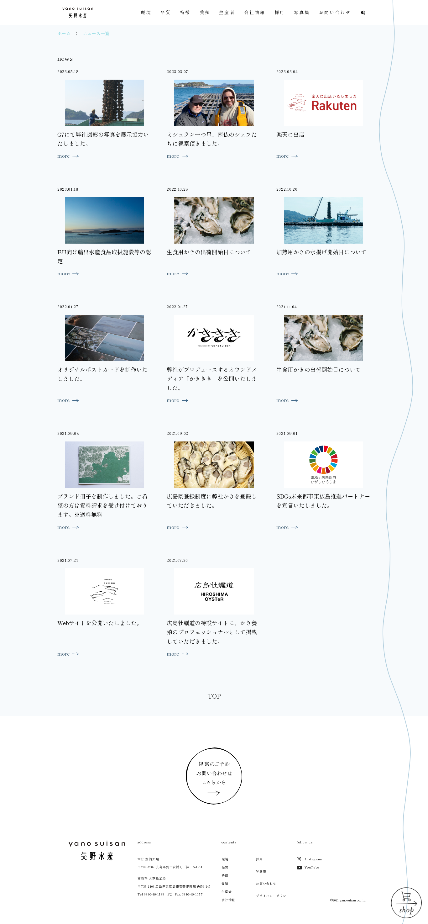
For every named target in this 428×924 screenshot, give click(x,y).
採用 (279, 12)
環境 (146, 12)
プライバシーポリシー (273, 895)
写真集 (302, 12)
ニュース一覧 (96, 33)
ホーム (63, 33)
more (63, 155)
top (214, 695)
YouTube (312, 867)
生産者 (227, 12)
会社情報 (255, 12)
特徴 (185, 12)
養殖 (205, 12)
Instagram (313, 859)
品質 (165, 12)
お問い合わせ (335, 12)
